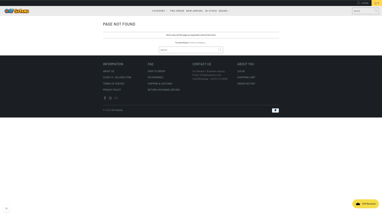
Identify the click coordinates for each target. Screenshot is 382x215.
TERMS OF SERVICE (113, 83)
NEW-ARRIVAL (194, 10)
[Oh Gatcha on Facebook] (105, 98)
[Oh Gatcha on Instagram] (110, 98)
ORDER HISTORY (246, 83)
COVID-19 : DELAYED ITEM (117, 77)
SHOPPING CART (246, 77)
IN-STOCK (211, 10)
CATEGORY (158, 10)
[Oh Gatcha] (17, 10)
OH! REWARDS (155, 77)
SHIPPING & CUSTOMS (160, 83)
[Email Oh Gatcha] (116, 98)
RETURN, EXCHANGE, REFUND (164, 89)
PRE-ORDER (177, 10)
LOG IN (241, 71)
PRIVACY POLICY (112, 89)
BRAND (223, 10)
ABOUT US (108, 71)
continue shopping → (198, 43)
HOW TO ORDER (156, 71)
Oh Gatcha (117, 110)
